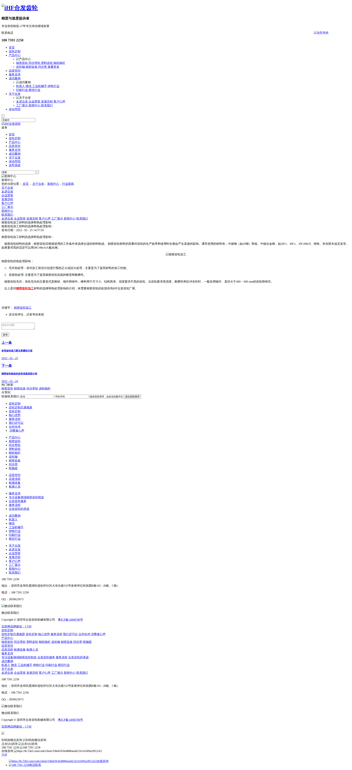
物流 (29, 86)
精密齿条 (32, 66)
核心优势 (15, 415)
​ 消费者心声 (16, 430)
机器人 (21, 86)
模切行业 (34, 89)
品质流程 (15, 478)
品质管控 (15, 70)
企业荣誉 (35, 101)
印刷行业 (22, 89)
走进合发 (22, 101)
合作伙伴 (15, 426)
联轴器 (13, 468)
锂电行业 (53, 86)
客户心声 (59, 101)
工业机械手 (40, 86)
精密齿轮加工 (23, 307)
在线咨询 (103, 761)
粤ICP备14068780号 (70, 619)
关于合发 (15, 93)
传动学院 (15, 109)
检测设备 (15, 482)
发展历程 (47, 101)
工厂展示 (22, 105)
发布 (5, 334)
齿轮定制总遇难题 (20, 407)
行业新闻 (68, 183)
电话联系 (35, 765)
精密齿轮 (22, 62)
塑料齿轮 (47, 62)
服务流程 (15, 419)
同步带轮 (35, 62)
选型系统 (15, 165)
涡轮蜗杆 (45, 388)
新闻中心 (35, 105)
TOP (4, 754)
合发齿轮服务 (17, 501)
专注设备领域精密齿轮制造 (26, 497)
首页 (12, 47)
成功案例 (15, 78)
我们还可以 (16, 422)
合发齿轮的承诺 (19, 508)
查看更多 (53, 66)
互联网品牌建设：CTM (16, 626)
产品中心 (15, 55)
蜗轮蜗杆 (59, 62)
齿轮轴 (21, 66)
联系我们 (47, 105)
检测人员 (15, 486)
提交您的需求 (132, 396)
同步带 (43, 66)
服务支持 (15, 74)
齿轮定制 (15, 51)
